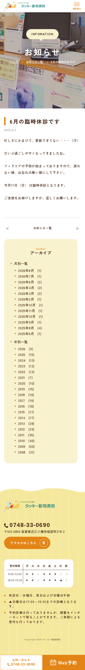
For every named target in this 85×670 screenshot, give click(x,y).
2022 (21, 371)
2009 (21, 446)
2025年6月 (26, 333)
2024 (22, 360)
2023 (21, 365)
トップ (14, 62)
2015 (21, 411)
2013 (21, 423)
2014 (21, 417)
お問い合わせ (23, 662)
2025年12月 (26, 304)
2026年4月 (26, 287)
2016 (21, 406)
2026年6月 (26, 281)
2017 (21, 400)
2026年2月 (26, 299)
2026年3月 (26, 293)
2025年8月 (26, 327)
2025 (21, 354)
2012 (21, 429)
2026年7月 (26, 276)
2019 (21, 388)
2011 (21, 434)
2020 (21, 383)
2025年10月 (26, 316)
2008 (21, 452)
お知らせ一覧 (34, 62)
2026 (21, 348)
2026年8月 (26, 270)
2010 (21, 440)
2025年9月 (26, 322)
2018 (21, 394)
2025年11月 (26, 310)
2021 (21, 377)
